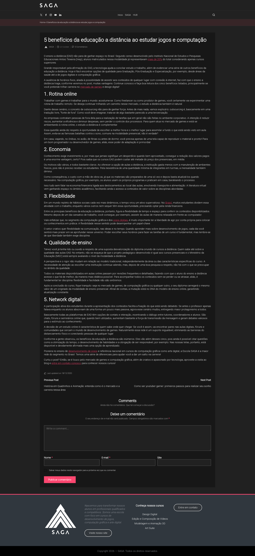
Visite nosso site (98, 532)
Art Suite (150, 528)
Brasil (168, 202)
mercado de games (91, 86)
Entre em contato (187, 507)
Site (159, 457)
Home (42, 22)
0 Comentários (81, 47)
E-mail (106, 457)
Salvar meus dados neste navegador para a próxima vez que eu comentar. (82, 470)
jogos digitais (120, 220)
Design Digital (149, 514)
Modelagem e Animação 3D (149, 523)
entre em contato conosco (66, 363)
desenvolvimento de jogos (82, 351)
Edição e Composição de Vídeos (150, 518)
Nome (48, 457)
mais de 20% (155, 59)
